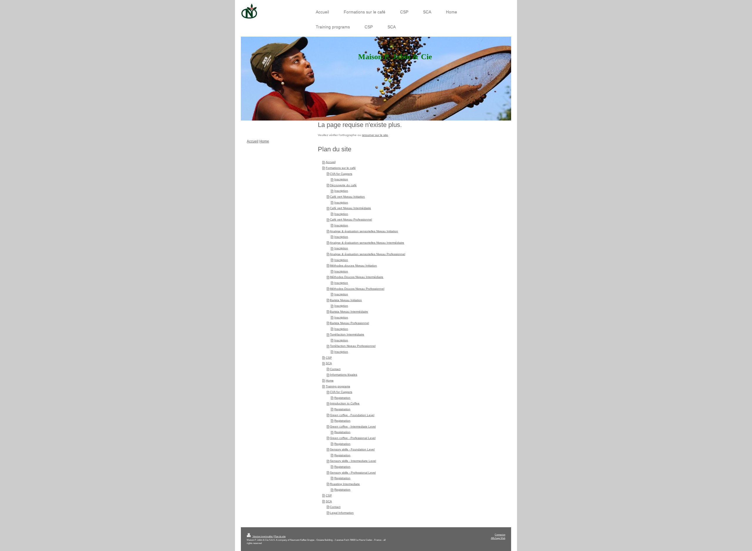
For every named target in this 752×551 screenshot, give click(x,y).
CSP (329, 357)
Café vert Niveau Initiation (347, 196)
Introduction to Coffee (345, 403)
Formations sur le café (341, 167)
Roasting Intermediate (345, 484)
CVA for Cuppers (341, 173)
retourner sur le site (375, 135)
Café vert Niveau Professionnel (351, 219)
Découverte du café (343, 185)
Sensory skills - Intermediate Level (353, 460)
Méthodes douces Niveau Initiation (353, 265)
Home (330, 380)
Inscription (341, 179)
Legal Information (342, 512)
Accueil (330, 162)
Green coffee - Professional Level (352, 438)
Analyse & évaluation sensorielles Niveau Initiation (364, 231)
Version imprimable (262, 536)
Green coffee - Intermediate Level (353, 426)
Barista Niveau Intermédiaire (349, 311)
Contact (335, 369)
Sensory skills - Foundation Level (352, 449)
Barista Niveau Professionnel (349, 323)
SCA (329, 363)
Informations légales (343, 374)
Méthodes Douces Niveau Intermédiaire (356, 277)
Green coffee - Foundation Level (352, 415)
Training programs (338, 386)
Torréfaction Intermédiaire (347, 334)
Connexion (500, 534)
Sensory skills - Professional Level (353, 472)
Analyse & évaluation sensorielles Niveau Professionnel (367, 254)
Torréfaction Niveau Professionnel (352, 345)
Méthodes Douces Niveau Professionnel (357, 288)
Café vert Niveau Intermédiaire (350, 208)
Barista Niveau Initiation (346, 300)
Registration (342, 397)
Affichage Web (498, 538)
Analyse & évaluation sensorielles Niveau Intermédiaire (367, 242)
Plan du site (280, 536)
